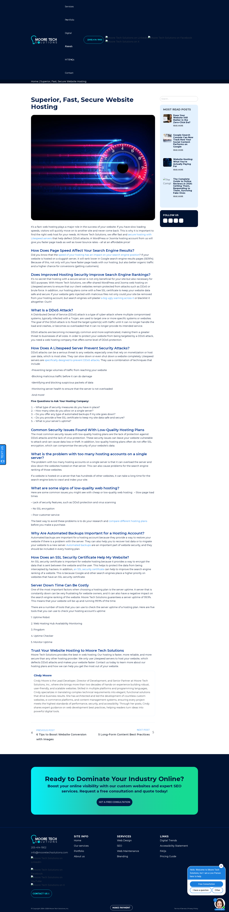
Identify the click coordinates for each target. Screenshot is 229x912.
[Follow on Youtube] (181, 221)
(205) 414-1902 (94, 39)
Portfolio (69, 20)
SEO (119, 845)
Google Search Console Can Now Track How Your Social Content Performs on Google (183, 141)
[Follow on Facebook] (165, 221)
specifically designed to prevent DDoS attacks (72, 360)
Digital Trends (68, 36)
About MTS (68, 49)
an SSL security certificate (89, 569)
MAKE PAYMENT (121, 907)
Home (34, 81)
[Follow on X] (170, 221)
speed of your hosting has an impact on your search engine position (98, 254)
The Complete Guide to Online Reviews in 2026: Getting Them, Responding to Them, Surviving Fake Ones (182, 186)
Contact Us (69, 76)
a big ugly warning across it (117, 298)
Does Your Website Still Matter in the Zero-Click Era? (181, 119)
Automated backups (78, 545)
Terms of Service (180, 908)
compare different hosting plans (128, 521)
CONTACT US (40, 893)
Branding (122, 856)
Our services (81, 845)
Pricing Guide (168, 856)
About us (79, 856)
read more (178, 125)
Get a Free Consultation (114, 802)
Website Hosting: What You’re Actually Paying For (183, 163)
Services (69, 6)
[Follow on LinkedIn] (176, 221)
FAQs (71, 59)
